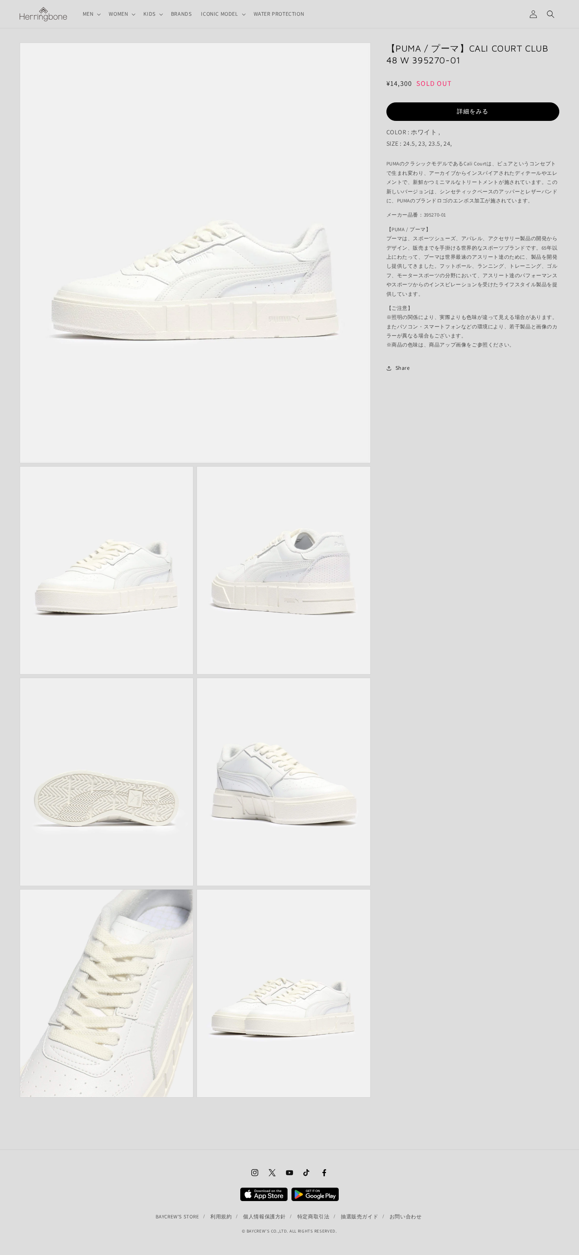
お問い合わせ (406, 1216)
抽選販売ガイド (359, 1216)
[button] (91, 14)
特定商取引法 (313, 1216)
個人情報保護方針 (264, 1216)
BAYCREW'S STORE (177, 1216)
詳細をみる (472, 111)
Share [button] (402, 367)
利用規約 (221, 1216)
